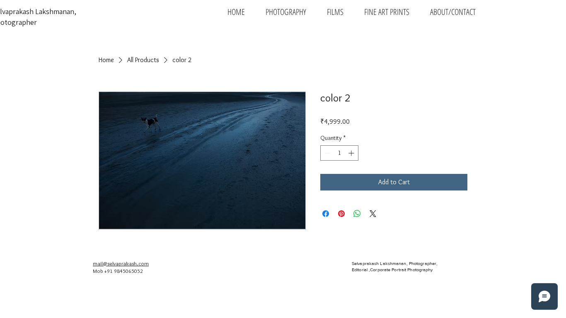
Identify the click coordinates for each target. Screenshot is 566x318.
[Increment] (352, 153)
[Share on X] (373, 214)
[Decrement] (327, 153)
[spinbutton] (339, 153)
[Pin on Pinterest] (341, 214)
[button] (286, 11)
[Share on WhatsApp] (357, 214)
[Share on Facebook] (326, 214)
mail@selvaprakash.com (121, 263)
